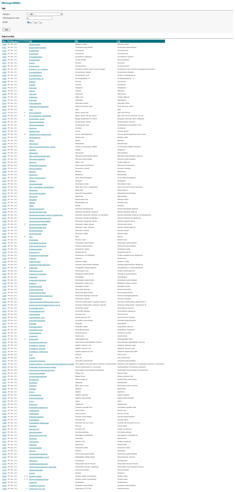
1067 (4, 445)
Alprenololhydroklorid (37, 193)
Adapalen (33, 88)
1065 (4, 190)
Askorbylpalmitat (35, 432)
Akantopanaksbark (36, 125)
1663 (4, 231)
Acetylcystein (34, 66)
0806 (4, 392)
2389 (4, 423)
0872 (4, 63)
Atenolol (32, 451)
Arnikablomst (34, 410)
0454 (4, 60)
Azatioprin (33, 482)
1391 (4, 410)
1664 (4, 215)
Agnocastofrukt (35, 113)
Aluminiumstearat (36, 231)
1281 (4, 51)
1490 (4, 277)
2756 (4, 321)
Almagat (32, 181)
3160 (4, 283)
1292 (4, 252)
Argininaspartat (35, 395)
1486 (4, 94)
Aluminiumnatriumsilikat (38, 224)
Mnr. (4, 41)
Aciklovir (32, 82)
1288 (4, 172)
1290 (4, 262)
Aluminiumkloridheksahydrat (40, 218)
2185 (4, 206)
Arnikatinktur (34, 414)
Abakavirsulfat (34, 44)
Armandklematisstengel (38, 407)
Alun (31, 237)
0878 (4, 367)
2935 (4, 386)
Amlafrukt (32, 283)
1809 (4, 414)
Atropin (32, 473)
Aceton (32, 63)
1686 (4, 54)
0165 (4, 234)
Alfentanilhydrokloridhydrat (39, 156)
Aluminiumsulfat (35, 234)
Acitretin (32, 85)
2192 (4, 461)
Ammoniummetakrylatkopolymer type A (44, 302)
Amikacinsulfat (34, 262)
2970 (4, 184)
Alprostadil (33, 196)
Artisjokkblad (34, 420)
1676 (4, 224)
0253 (4, 429)
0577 (4, 308)
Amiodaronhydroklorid (37, 274)
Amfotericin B (34, 252)
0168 (4, 330)
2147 (4, 113)
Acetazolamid (34, 60)
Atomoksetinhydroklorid (38, 454)
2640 (4, 454)
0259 (4, 187)
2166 (4, 209)
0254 (4, 103)
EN (36, 23)
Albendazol (33, 144)
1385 (4, 85)
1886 (4, 106)
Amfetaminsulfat (35, 249)
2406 (4, 336)
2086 (4, 435)
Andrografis (33, 339)
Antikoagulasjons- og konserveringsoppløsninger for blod (51, 364)
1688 (4, 417)
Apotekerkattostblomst (38, 376)
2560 (4, 467)
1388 (4, 221)
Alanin (31, 141)
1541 (4, 376)
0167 (4, 324)
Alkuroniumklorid (35, 168)
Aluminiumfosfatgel (36, 209)
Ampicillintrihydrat (36, 330)
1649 (4, 489)
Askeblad (32, 426)
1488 (4, 196)
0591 (4, 162)
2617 (4, 404)
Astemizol (33, 445)
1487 (4, 150)
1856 (4, 199)
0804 (4, 358)
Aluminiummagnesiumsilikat (40, 221)
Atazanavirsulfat (35, 448)
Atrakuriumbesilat (36, 470)
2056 (4, 473)
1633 (4, 485)
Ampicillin (32, 324)
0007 (4, 299)
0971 (4, 218)
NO (30, 23)
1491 (4, 286)
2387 (4, 147)
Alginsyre (32, 162)
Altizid (31, 206)
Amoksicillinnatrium (36, 308)
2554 (4, 314)
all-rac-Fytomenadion (37, 178)
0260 (4, 311)
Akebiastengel (34, 137)
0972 (4, 361)
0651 (4, 265)
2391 (4, 373)
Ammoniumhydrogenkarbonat (40, 296)
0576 (4, 175)
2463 (4, 407)
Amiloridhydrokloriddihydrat (39, 265)
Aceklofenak (34, 51)
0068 (4, 476)
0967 (4, 66)
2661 (4, 342)
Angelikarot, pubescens (38, 352)
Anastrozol (33, 336)
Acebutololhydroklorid (37, 47)
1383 (4, 78)
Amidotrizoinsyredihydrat (38, 255)
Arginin (32, 392)
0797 (4, 442)
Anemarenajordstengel (38, 342)
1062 (4, 156)
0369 (4, 482)
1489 (4, 246)
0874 (4, 271)
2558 (4, 348)
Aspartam (33, 438)
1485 (4, 72)
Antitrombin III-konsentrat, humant (42, 367)
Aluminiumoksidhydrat (37, 227)
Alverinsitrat (33, 240)
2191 (4, 457)
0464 (4, 280)
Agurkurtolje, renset (37, 119)
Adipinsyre (33, 97)
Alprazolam (33, 190)
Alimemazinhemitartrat (37, 165)
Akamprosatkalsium (36, 122)
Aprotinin (32, 389)
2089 (4, 128)
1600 (4, 426)
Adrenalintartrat (35, 103)
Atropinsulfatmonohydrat (39, 479)
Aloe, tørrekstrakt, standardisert (41, 187)
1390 (4, 296)
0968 (4, 82)
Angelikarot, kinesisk (37, 348)
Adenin (32, 91)
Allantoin (32, 172)
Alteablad (33, 199)
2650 (4, 165)
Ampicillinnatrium (35, 327)
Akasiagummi (34, 131)
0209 (4, 364)
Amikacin (32, 258)
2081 (4, 302)
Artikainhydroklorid (36, 417)
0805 (4, 398)
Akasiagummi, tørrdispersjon (40, 134)
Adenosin (33, 94)
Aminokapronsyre (36, 271)
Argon (31, 401)
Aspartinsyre (34, 442)
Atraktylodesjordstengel (38, 464)
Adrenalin (33, 100)
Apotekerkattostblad (37, 373)
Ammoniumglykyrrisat (37, 293)
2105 (4, 119)
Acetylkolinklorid (35, 72)
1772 (4, 293)
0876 (4, 193)
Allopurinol (33, 175)
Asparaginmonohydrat (38, 435)
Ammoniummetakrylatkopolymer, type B (44, 305)
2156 (4, 240)
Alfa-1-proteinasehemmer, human (42, 147)
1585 (4, 122)
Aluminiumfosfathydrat (38, 212)
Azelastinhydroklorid (37, 485)
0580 (4, 389)
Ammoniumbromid (36, 289)
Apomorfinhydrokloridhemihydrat (42, 370)
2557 (4, 352)
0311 (4, 227)
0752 (4, 141)
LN (41, 23)
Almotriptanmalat (35, 184)
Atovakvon (33, 461)
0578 (4, 327)
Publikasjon (13, 41)
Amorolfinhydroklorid (37, 321)
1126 (4, 203)
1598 (4, 212)
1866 (4, 420)
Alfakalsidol (33, 153)
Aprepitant (33, 383)
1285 (4, 168)
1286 (4, 153)
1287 (4, 159)
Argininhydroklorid (36, 398)
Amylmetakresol (35, 333)
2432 (4, 125)
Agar (31, 110)
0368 (4, 249)
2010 (4, 181)
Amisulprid (33, 277)
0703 (4, 451)
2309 (4, 116)
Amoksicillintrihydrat (36, 311)
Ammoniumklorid (35, 299)
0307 (4, 131)
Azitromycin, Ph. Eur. (37, 489)
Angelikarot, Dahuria (37, 345)
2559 (4, 464)
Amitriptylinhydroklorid (37, 280)
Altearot (32, 203)
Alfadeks (32, 150)
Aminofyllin (33, 268)
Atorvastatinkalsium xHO (39, 457)
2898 (4, 448)
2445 (4, 88)
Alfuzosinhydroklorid (37, 159)
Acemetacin (33, 54)
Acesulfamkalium (35, 57)
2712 (4, 339)
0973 (4, 438)
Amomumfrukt (34, 314)
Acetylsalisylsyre (35, 75)
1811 (4, 379)
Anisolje (32, 358)
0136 (4, 370)
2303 (4, 100)
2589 (4, 44)
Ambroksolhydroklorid (37, 246)
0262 (4, 355)
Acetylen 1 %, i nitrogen (38, 69)
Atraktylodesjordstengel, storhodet (42, 467)
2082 (4, 305)
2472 (4, 137)
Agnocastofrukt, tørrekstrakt (40, 116)
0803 (4, 274)
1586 (4, 97)
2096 (4, 395)
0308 (4, 134)
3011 (4, 178)
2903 (4, 69)
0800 (4, 91)
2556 (4, 345)
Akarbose (33, 128)
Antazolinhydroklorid (37, 361)
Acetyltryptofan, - (36, 78)
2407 (4, 401)
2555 (4, 317)
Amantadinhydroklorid (37, 243)
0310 (4, 110)
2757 (4, 383)
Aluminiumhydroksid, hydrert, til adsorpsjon (46, 215)
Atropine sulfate (35, 476)
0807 (4, 432)
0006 (4, 237)
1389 (4, 289)
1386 (4, 144)
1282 (4, 57)
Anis (31, 355)
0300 (4, 268)
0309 (4, 75)
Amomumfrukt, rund (37, 317)
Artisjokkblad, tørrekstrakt (39, 423)
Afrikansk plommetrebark (39, 106)
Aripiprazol (33, 404)
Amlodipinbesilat (35, 286)
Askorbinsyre (34, 429)
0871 (4, 47)
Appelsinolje (34, 379)
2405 (4, 333)
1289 (4, 258)
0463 (4, 243)
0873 (4, 255)
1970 (4, 470)
